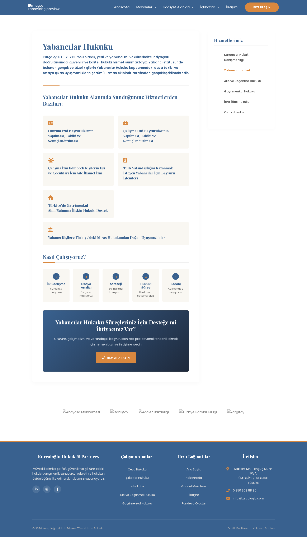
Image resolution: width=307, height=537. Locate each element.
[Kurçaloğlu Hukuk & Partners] (44, 7)
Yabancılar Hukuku (238, 70)
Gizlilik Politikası (238, 528)
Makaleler (144, 7)
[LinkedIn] (36, 489)
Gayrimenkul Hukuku (239, 91)
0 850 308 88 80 (244, 490)
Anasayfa (121, 7)
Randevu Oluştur (194, 503)
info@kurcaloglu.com (248, 498)
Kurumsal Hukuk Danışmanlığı (236, 57)
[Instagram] (47, 489)
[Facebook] (57, 489)
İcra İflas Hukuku (237, 102)
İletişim (231, 7)
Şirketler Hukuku (137, 478)
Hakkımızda (194, 478)
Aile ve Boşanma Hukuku (242, 81)
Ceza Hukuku (234, 112)
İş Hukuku (137, 486)
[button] (154, 7)
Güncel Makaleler (193, 486)
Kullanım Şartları (264, 528)
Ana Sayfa (193, 469)
